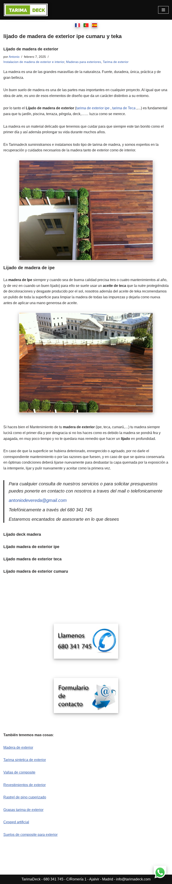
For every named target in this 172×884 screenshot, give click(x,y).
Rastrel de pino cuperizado (24, 797)
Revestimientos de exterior (24, 785)
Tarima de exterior (116, 62)
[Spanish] (94, 25)
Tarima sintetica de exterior (24, 760)
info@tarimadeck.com (133, 879)
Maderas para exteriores (83, 62)
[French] (77, 25)
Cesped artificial (16, 822)
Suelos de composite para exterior (30, 835)
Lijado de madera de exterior (30, 49)
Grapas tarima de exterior (23, 810)
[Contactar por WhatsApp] (160, 872)
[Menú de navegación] (163, 10)
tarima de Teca (123, 108)
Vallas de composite (19, 772)
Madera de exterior (18, 747)
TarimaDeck (31, 879)
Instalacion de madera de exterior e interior (33, 62)
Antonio (14, 56)
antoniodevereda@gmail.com (38, 500)
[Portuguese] (86, 25)
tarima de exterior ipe (93, 108)
